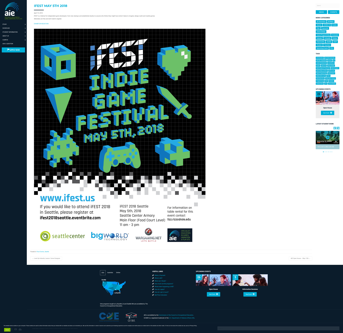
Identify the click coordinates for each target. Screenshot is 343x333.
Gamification (331, 73)
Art (334, 60)
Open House (327, 108)
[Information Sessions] (250, 280)
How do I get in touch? (162, 292)
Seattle (47, 251)
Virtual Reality (332, 83)
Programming (319, 81)
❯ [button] (338, 128)
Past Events (40, 251)
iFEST (328, 75)
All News (330, 21)
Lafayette (327, 38)
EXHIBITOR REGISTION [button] (41, 24)
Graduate (335, 35)
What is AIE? (158, 278)
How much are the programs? (164, 284)
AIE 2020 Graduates (330, 57)
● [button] (323, 152)
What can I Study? (160, 281)
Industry (319, 38)
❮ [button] (335, 128)
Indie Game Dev (320, 78)
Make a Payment (160, 275)
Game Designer (335, 68)
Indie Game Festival (330, 78)
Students (331, 81)
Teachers (327, 45)
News (321, 12)
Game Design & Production (322, 68)
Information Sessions (250, 289)
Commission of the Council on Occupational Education (176, 315)
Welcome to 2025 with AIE (326, 147)
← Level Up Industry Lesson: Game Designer (46, 258)
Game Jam (331, 70)
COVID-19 (327, 25)
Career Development (321, 63)
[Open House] (327, 98)
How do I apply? (160, 289)
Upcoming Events (322, 48)
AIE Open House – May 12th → (300, 258)
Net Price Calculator (161, 295)
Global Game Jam (320, 75)
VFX (331, 48)
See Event (326, 113)
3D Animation (321, 21)
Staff (335, 42)
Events (333, 12)
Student (319, 45)
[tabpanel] (327, 140)
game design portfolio (321, 70)
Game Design (321, 31)
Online (335, 38)
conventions (331, 63)
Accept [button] (7, 329)
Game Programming (323, 35)
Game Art (325, 28)
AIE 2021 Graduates (321, 60)
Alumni (319, 25)
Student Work (319, 83)
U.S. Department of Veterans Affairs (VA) (181, 318)
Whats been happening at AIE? (164, 286)
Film (318, 28)
